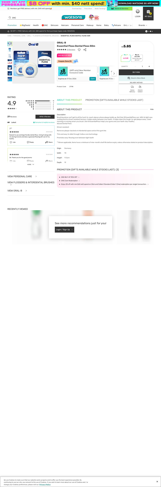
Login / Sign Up (63, 229)
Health (36, 25)
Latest (13, 122)
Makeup (90, 25)
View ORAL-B (15, 190)
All (8, 122)
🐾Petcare (116, 25)
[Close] (157, 481)
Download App (76, 8)
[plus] (149, 66)
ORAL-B (61, 42)
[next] (130, 25)
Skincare (54, 25)
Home (98, 25)
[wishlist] (79, 49)
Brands (142, 25)
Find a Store (88, 8)
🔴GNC (45, 25)
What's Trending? (100, 8)
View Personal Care (20, 176)
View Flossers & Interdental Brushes (30, 182)
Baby (106, 25)
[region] (80, 482)
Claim (93, 79)
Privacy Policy (45, 484)
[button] (148, 13)
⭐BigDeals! (25, 25)
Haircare (65, 25)
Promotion (12, 25)
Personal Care (77, 25)
